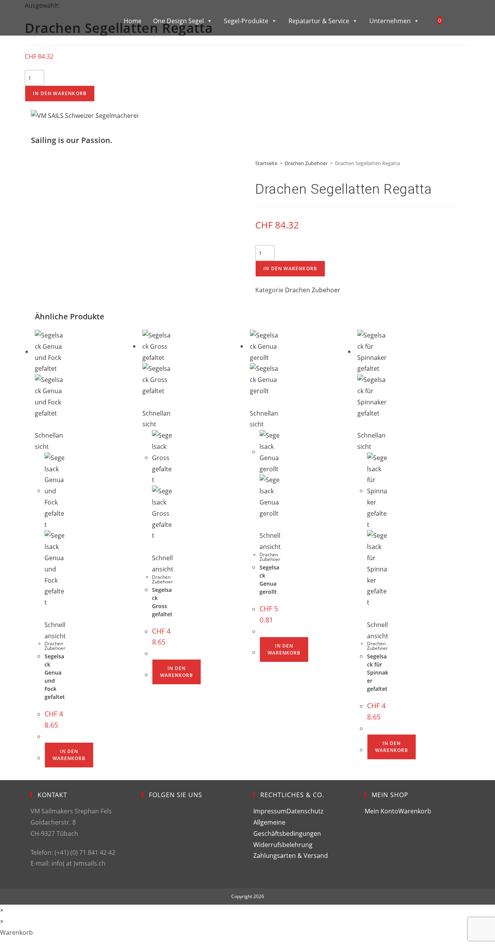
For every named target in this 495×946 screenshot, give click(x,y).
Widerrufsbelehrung (282, 844)
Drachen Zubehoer (306, 163)
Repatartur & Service (318, 21)
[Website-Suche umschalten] (457, 20)
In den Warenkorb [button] (69, 755)
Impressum (270, 811)
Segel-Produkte (246, 21)
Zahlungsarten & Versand (290, 855)
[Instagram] (148, 847)
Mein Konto (381, 811)
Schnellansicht (49, 441)
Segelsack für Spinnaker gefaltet (377, 672)
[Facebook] (148, 819)
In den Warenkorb (60, 93)
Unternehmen (390, 21)
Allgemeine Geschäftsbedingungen (287, 828)
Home (133, 21)
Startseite (266, 163)
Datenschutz (305, 811)
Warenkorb (414, 811)
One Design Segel (178, 21)
